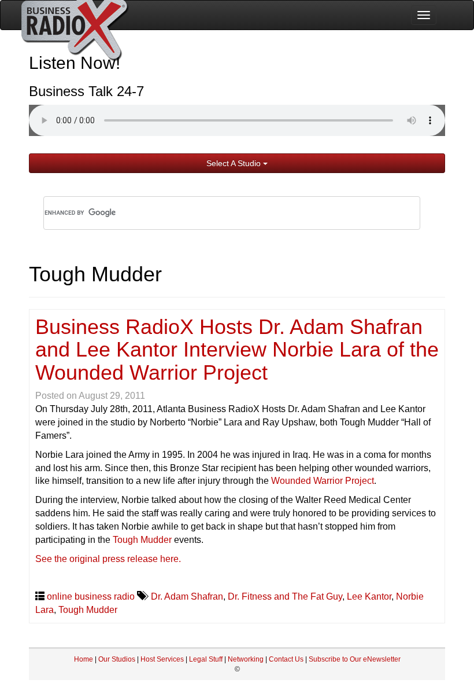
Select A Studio (234, 163)
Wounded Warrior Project (322, 481)
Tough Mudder (142, 540)
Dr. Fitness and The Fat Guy (285, 596)
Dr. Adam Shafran (187, 596)
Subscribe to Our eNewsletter (355, 659)
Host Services (162, 659)
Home (83, 659)
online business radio (91, 596)
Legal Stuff (206, 659)
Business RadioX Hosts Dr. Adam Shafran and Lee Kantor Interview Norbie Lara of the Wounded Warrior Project (237, 349)
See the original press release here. (108, 559)
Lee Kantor (369, 596)
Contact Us (287, 659)
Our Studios (116, 659)
